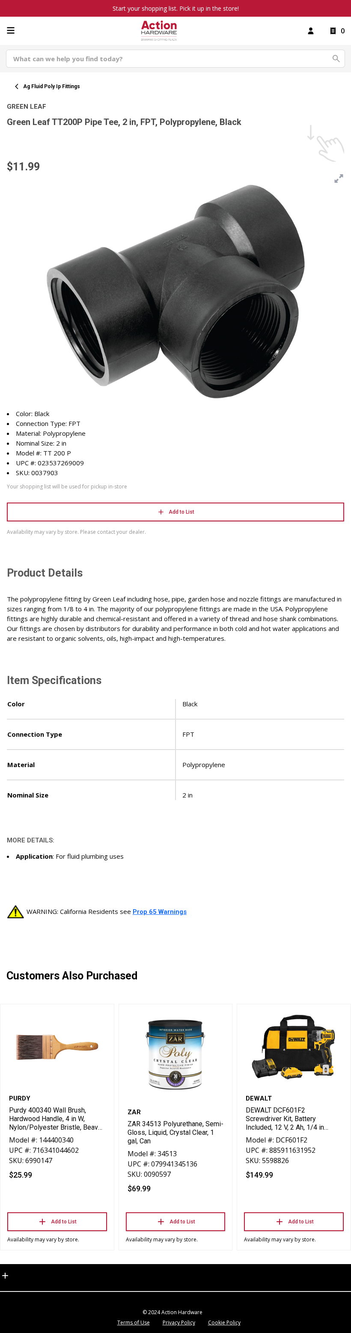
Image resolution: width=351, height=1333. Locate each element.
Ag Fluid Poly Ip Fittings (51, 86)
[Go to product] (57, 1047)
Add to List (181, 512)
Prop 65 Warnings (160, 912)
